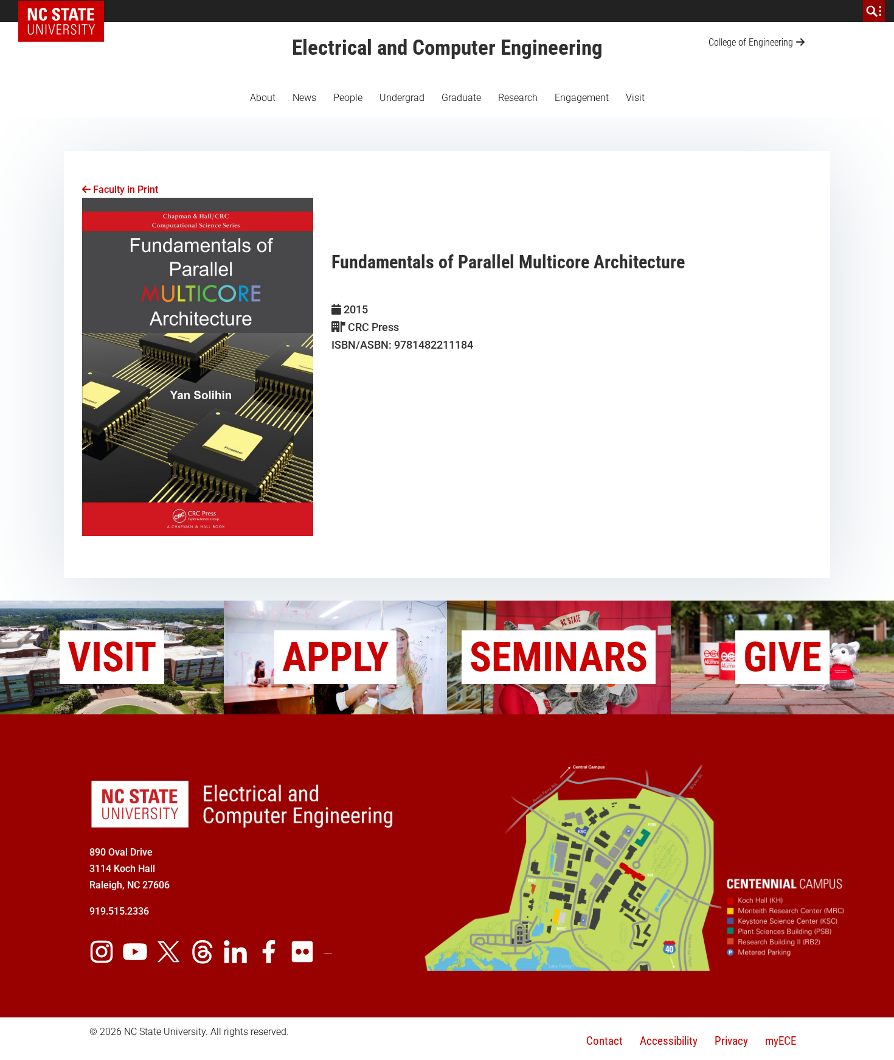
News (304, 97)
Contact (604, 1041)
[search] (874, 11)
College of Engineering (751, 42)
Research (518, 97)
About (262, 97)
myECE (780, 1041)
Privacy (731, 1041)
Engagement (582, 97)
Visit (635, 97)
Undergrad (401, 97)
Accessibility (669, 1041)
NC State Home (65, 11)
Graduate (461, 97)
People (347, 97)
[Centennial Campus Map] (635, 967)
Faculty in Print (124, 189)
